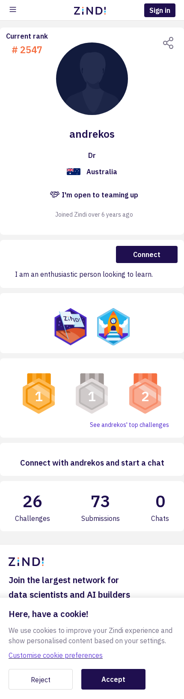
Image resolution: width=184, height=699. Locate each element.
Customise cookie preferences (56, 655)
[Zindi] (92, 10)
